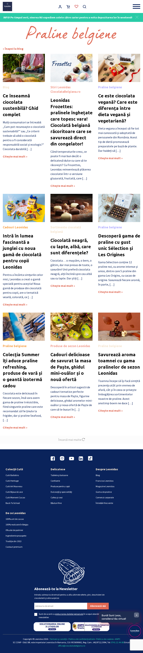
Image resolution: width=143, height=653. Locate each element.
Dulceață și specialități (61, 491)
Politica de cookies (105, 639)
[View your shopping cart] (68, 7)
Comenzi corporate (105, 497)
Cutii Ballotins (12, 475)
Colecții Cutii (14, 469)
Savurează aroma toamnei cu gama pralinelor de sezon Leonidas (119, 364)
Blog (6, 87)
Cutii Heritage (12, 480)
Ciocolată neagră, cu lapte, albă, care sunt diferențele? (70, 246)
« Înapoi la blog (13, 48)
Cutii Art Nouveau (14, 486)
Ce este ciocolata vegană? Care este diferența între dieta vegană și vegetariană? (117, 108)
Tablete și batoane (59, 475)
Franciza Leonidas (104, 480)
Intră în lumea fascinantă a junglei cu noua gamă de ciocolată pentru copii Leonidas (22, 251)
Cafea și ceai (57, 497)
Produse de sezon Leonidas (70, 346)
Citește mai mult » (15, 156)
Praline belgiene (110, 87)
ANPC (117, 639)
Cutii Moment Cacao (15, 497)
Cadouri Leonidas (15, 227)
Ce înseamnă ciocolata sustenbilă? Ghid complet (20, 105)
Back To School (13, 503)
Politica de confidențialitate (82, 639)
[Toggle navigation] (136, 6)
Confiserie (55, 480)
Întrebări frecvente (104, 503)
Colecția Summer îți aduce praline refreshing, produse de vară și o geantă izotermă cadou (22, 370)
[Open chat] (135, 631)
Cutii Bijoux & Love (14, 491)
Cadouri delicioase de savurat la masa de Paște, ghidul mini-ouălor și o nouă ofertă (70, 367)
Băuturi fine (56, 503)
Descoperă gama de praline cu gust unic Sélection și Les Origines (119, 245)
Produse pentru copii (60, 486)
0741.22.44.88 (117, 642)
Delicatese (58, 469)
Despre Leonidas (107, 469)
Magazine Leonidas (105, 486)
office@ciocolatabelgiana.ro (71, 645)
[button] (137, 17)
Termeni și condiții (58, 639)
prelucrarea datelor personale (69, 614)
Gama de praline (104, 491)
